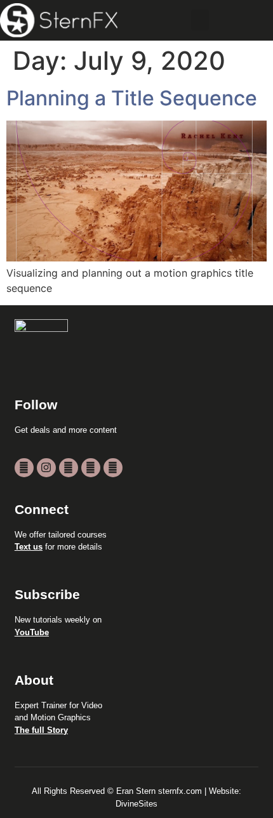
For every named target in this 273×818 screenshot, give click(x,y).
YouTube (32, 632)
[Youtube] (24, 467)
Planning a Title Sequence (131, 98)
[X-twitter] (68, 467)
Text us (29, 546)
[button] (200, 20)
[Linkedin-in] (113, 467)
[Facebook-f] (90, 467)
